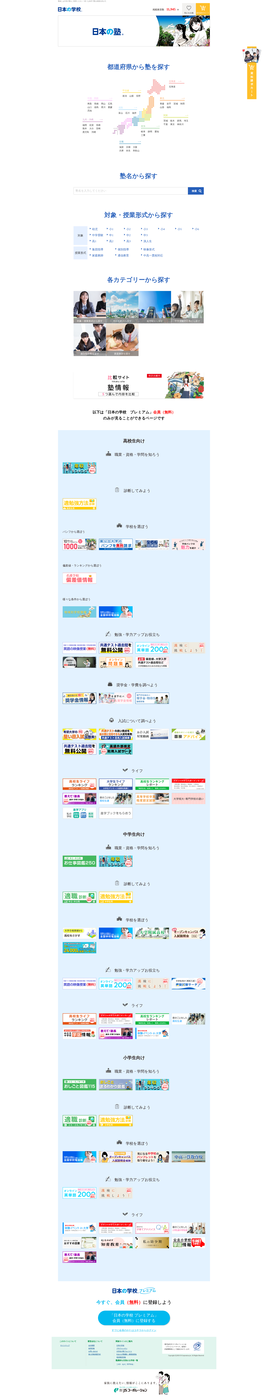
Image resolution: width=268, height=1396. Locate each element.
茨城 (165, 121)
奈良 (128, 151)
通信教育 (123, 255)
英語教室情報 (121, 1357)
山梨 (131, 96)
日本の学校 (120, 1345)
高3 (128, 241)
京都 (128, 147)
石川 (127, 113)
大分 (91, 128)
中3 (145, 235)
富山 (120, 113)
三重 (143, 135)
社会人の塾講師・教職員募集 (126, 1354)
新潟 (125, 96)
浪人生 (147, 241)
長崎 (98, 125)
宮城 (176, 104)
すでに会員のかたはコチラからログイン (134, 1330)
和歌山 (136, 151)
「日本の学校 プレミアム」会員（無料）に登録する (134, 1318)
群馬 (179, 121)
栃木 (172, 121)
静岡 (150, 131)
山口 (89, 107)
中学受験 (97, 235)
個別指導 (123, 249)
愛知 (157, 131)
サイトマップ (65, 1345)
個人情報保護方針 (94, 1354)
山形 (162, 107)
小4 (163, 229)
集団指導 (97, 249)
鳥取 (89, 104)
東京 (172, 124)
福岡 (85, 125)
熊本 (85, 128)
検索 (194, 191)
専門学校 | (130, 1364)
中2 (128, 235)
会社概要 (91, 1345)
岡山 (103, 104)
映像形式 (149, 249)
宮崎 (98, 128)
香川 (103, 107)
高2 (111, 241)
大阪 (135, 147)
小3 (145, 229)
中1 (111, 235)
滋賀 (121, 147)
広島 (110, 104)
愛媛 (110, 107)
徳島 (96, 107)
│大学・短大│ (121, 1364)
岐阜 (143, 131)
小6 (197, 229)
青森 (162, 104)
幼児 (95, 229)
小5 (180, 229)
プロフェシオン (121, 1348)
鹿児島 (86, 132)
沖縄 (94, 132)
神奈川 (180, 124)
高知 (89, 111)
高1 (94, 241)
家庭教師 (97, 255)
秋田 (182, 104)
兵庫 (121, 151)
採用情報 (91, 1348)
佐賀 (91, 125)
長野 (138, 96)
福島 (169, 107)
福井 (134, 113)
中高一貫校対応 (153, 255)
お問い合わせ (93, 1351)
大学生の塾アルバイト (124, 1351)
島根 (96, 104)
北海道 (172, 87)
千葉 (165, 124)
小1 (111, 229)
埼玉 (186, 121)
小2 (128, 229)
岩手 (169, 104)
